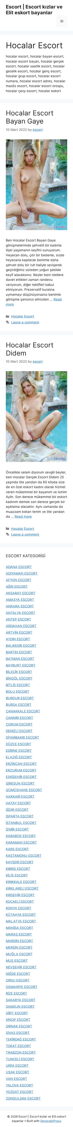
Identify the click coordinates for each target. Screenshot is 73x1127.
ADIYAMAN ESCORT (22, 573)
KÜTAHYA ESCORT (21, 915)
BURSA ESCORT (18, 705)
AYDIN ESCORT (18, 639)
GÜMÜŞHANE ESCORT (24, 790)
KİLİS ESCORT (17, 875)
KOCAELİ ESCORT (20, 901)
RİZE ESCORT (16, 993)
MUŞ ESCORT (17, 961)
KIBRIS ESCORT (18, 869)
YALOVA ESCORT (19, 1085)
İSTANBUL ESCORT (21, 823)
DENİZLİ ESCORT (19, 731)
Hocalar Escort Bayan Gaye (30, 117)
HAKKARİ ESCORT (20, 796)
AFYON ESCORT (18, 580)
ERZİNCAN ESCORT (21, 764)
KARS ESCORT (17, 849)
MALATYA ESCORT (21, 921)
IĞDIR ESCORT (17, 810)
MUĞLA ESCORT (19, 954)
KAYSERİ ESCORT (19, 862)
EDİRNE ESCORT (19, 751)
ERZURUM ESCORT (21, 770)
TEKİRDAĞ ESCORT (21, 1039)
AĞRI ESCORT (17, 586)
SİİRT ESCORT (17, 1013)
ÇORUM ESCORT (19, 724)
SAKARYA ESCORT (20, 1000)
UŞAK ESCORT (17, 1072)
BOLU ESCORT (17, 691)
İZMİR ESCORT (17, 829)
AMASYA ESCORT (20, 600)
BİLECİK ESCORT (19, 672)
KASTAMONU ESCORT (23, 856)
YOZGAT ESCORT (19, 1092)
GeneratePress (50, 1121)
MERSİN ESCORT (19, 947)
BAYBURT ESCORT (20, 665)
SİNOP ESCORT (18, 1020)
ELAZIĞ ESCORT (19, 757)
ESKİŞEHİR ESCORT (21, 777)
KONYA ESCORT (18, 908)
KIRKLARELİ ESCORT (22, 888)
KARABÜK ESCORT (21, 836)
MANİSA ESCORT (19, 928)
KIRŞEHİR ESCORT (20, 895)
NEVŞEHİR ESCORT (21, 967)
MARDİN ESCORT (19, 941)
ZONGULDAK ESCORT (23, 1098)
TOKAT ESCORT (18, 1046)
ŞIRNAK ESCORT (19, 1026)
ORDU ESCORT (18, 980)
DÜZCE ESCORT (18, 744)
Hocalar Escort (22, 316)
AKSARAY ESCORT (20, 593)
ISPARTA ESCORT (20, 816)
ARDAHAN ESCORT (21, 626)
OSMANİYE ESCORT (21, 987)
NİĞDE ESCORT (18, 974)
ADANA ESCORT (19, 567)
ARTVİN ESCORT (19, 632)
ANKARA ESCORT (20, 606)
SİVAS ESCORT (18, 1033)
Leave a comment (25, 322)
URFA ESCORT (17, 1066)
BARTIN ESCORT (19, 652)
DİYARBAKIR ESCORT (22, 737)
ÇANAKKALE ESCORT (23, 711)
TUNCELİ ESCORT (20, 1059)
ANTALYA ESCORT (20, 613)
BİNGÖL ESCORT (19, 678)
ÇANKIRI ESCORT (19, 718)
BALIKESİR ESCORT (21, 646)
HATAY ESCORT (18, 803)
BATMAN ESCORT (20, 659)
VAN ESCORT (16, 1079)
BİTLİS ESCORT (18, 685)
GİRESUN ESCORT (20, 783)
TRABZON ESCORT (21, 1052)
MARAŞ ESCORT (19, 934)
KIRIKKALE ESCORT (21, 882)
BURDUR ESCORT (20, 698)
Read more (23, 516)
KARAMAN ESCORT (21, 842)
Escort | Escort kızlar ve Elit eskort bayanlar (34, 9)
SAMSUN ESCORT (20, 1006)
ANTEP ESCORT (18, 619)
